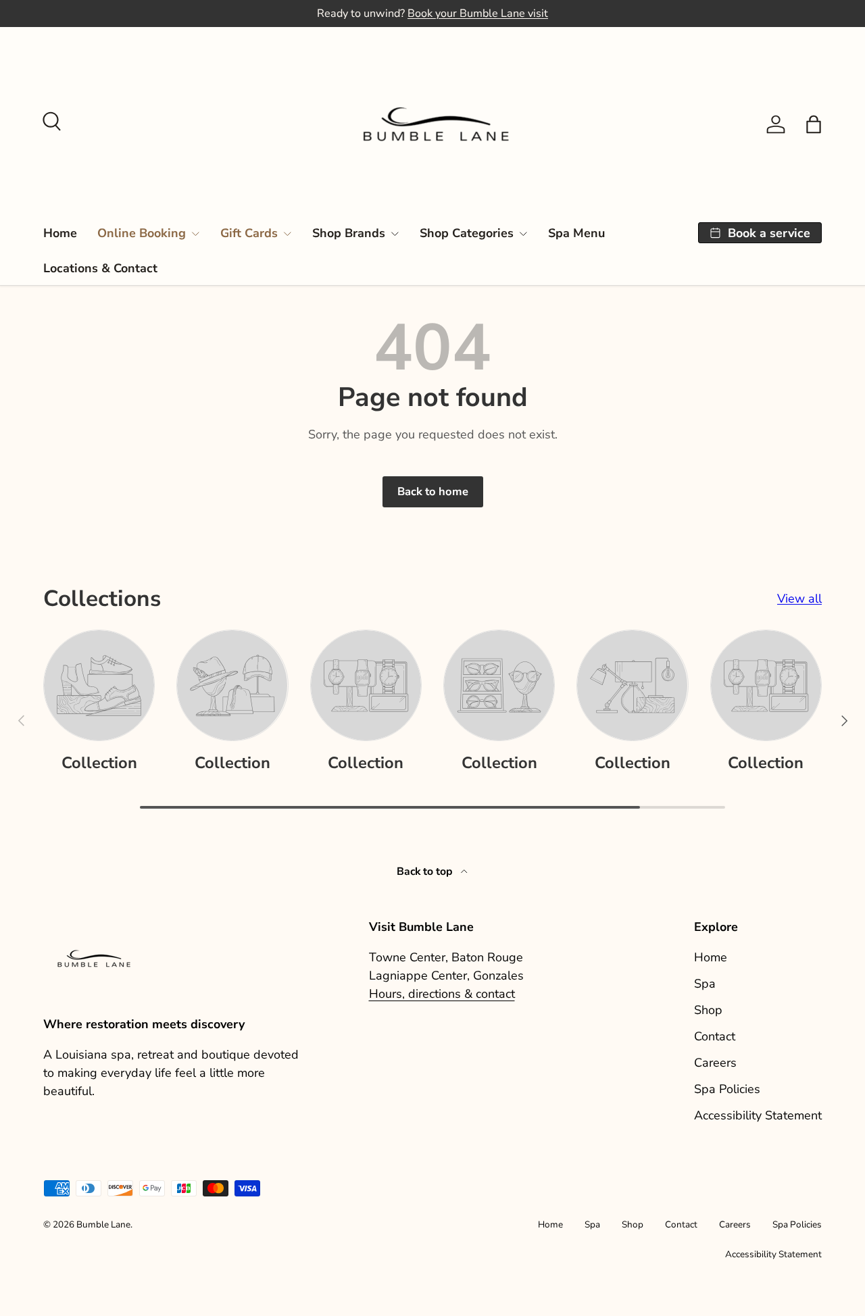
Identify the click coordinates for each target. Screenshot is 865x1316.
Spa (705, 984)
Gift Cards (249, 233)
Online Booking (141, 233)
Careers (715, 1063)
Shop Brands (348, 233)
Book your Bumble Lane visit (477, 13)
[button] (814, 124)
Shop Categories (467, 233)
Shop (708, 1010)
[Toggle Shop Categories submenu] (523, 234)
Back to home (432, 491)
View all (799, 598)
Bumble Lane (103, 1224)
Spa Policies (727, 1089)
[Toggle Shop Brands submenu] (395, 234)
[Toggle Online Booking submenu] (195, 234)
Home (60, 233)
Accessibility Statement (758, 1115)
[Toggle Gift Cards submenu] (287, 234)
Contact (714, 1036)
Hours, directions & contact (442, 994)
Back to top (426, 871)
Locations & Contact (100, 268)
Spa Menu (576, 233)
